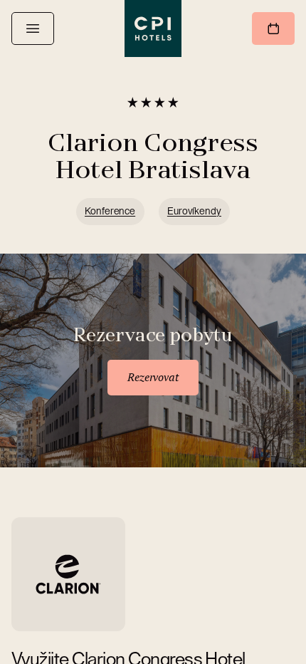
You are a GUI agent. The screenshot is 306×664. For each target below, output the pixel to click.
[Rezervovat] (273, 28)
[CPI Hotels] (153, 28)
